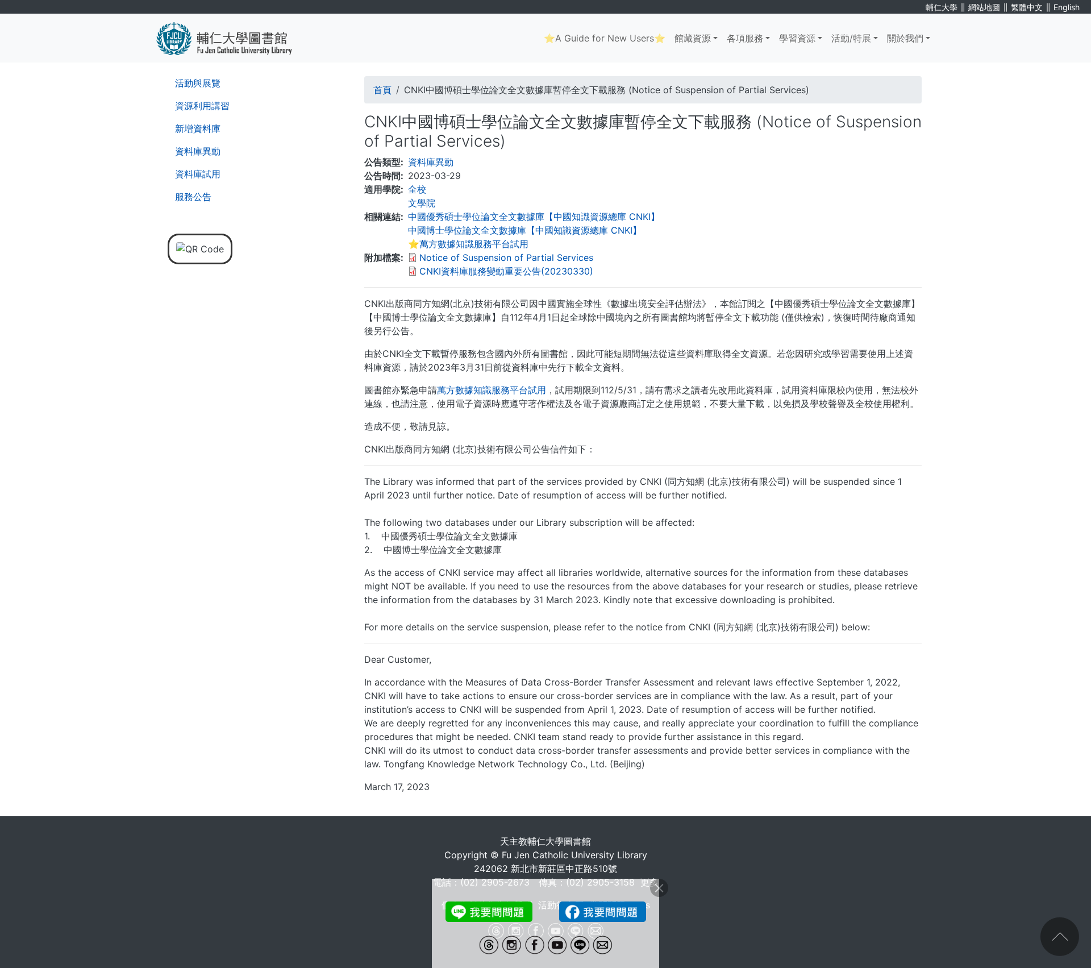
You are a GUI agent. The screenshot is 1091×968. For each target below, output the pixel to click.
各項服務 (745, 38)
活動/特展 (851, 38)
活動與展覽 (197, 83)
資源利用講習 (202, 105)
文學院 (421, 203)
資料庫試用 (197, 174)
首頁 (382, 89)
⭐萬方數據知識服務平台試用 (468, 244)
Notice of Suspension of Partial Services (506, 257)
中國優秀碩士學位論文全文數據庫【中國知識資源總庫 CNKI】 (534, 216)
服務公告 (193, 196)
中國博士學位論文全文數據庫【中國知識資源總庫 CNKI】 (525, 230)
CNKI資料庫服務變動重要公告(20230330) (506, 271)
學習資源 (797, 38)
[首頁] (232, 38)
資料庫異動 (197, 151)
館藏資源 (692, 38)
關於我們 (905, 38)
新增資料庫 (197, 128)
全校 (417, 189)
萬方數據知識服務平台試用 (491, 390)
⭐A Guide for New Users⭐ (604, 38)
